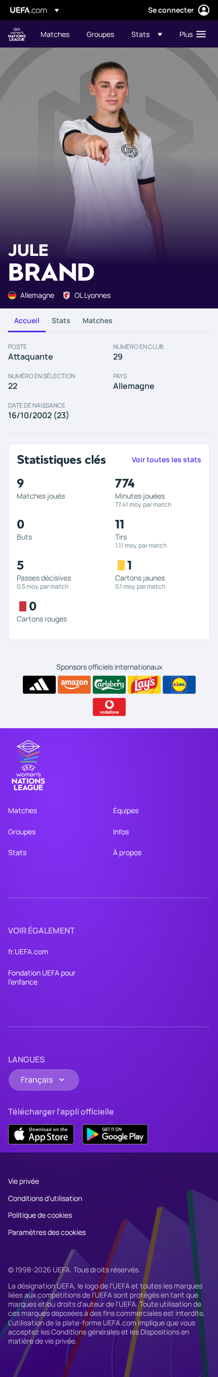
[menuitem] (55, 33)
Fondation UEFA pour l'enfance (42, 977)
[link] (55, 33)
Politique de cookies (40, 1215)
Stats (61, 320)
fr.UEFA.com (28, 951)
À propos (127, 852)
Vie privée (23, 1181)
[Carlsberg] (109, 685)
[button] (147, 33)
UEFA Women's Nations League (17, 34)
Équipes (125, 810)
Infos (121, 831)
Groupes (21, 831)
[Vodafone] (109, 707)
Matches (98, 320)
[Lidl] (179, 685)
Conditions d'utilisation (45, 1198)
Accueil (27, 320)
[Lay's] (144, 685)
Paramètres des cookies (47, 1232)
